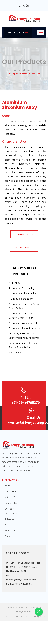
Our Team (9, 508)
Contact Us (10, 536)
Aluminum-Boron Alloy (22, 288)
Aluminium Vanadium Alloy (24, 323)
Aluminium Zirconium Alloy (24, 328)
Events (8, 524)
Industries (9, 518)
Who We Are (11, 491)
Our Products (22, 70)
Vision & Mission (12, 497)
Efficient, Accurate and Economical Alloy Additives (24, 335)
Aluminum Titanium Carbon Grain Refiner (21, 315)
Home (8, 485)
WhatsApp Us (22, 247)
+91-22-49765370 (26, 403)
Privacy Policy (39, 616)
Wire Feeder (16, 352)
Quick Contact (18, 553)
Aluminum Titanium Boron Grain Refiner (24, 306)
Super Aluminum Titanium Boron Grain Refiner (24, 345)
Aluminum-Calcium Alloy (23, 293)
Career (7, 616)
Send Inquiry (22, 234)
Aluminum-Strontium (21, 298)
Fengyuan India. (24, 611)
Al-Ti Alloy (14, 282)
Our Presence (11, 512)
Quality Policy (11, 502)
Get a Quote (16, 32)
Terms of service (21, 616)
